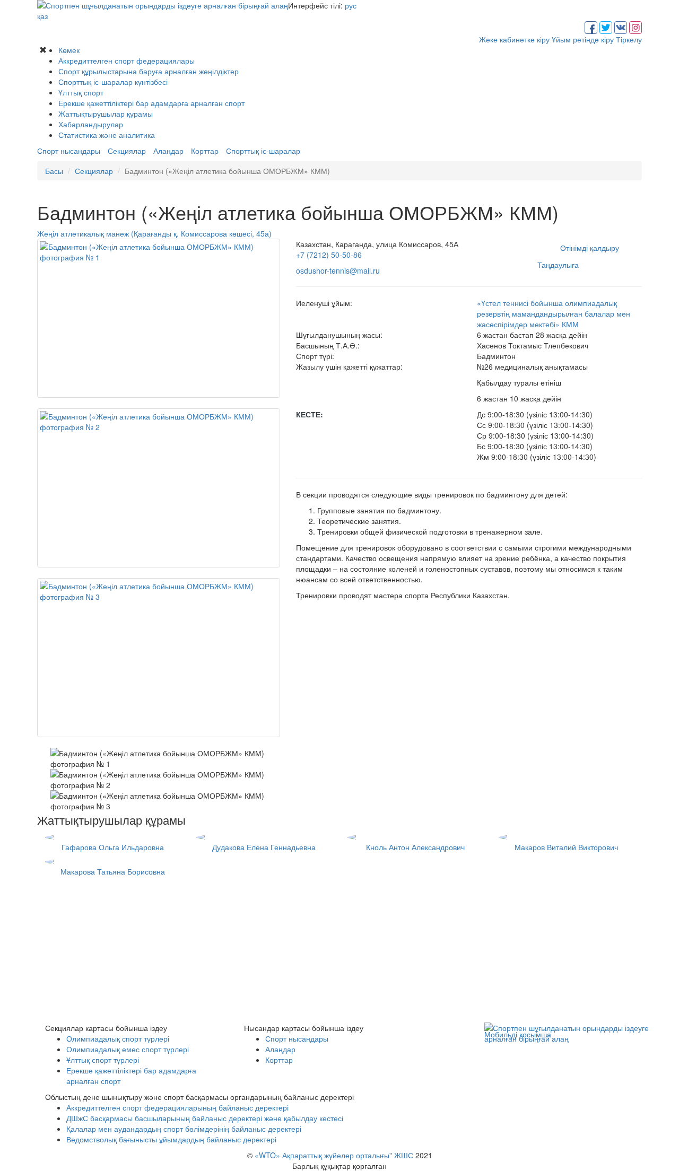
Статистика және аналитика (106, 134)
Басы (54, 170)
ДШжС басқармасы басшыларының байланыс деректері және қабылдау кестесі (204, 1118)
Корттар (205, 150)
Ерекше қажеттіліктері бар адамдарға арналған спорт (151, 103)
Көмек (69, 50)
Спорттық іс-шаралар (263, 150)
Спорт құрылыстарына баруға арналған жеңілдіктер (148, 71)
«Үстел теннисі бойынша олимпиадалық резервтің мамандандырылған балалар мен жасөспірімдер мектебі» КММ (553, 313)
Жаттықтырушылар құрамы (105, 113)
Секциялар (127, 150)
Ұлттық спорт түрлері (102, 1059)
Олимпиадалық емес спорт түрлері (127, 1049)
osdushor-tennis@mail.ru (338, 270)
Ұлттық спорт (80, 92)
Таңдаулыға (558, 264)
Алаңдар (168, 150)
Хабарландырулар (90, 124)
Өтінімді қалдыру (589, 247)
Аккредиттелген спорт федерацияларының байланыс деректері (177, 1107)
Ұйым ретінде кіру (583, 39)
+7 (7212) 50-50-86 (329, 254)
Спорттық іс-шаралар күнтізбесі (113, 81)
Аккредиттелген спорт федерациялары (126, 60)
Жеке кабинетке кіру (514, 39)
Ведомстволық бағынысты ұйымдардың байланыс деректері (171, 1139)
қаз (42, 16)
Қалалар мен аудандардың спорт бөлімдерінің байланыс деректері (183, 1128)
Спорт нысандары (68, 150)
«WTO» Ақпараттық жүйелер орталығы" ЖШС (334, 1155)
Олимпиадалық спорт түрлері (117, 1038)
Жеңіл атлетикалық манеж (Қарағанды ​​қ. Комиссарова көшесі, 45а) (154, 233)
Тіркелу (629, 39)
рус (350, 5)
